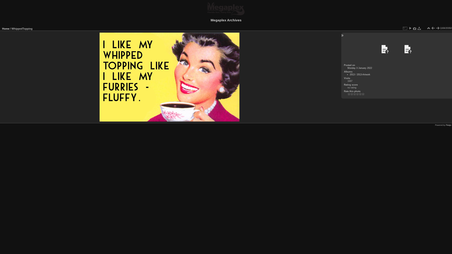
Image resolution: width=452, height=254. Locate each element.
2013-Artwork (363, 74)
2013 (352, 74)
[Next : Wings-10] (437, 28)
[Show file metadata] (414, 28)
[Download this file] (419, 28)
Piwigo (448, 125)
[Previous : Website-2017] (433, 28)
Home (5, 28)
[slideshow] (410, 28)
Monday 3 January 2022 (359, 68)
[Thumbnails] (428, 28)
